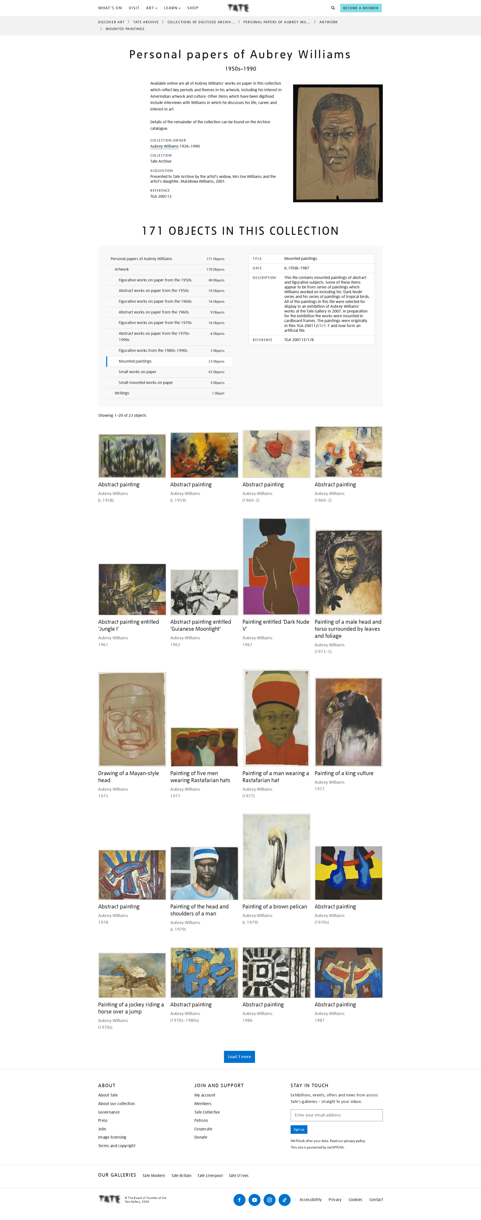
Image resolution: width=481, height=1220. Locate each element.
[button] (331, 8)
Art (150, 8)
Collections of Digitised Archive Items (207, 22)
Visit (134, 8)
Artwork (328, 22)
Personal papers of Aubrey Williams (281, 22)
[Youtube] (255, 1200)
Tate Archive (146, 22)
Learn (171, 8)
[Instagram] (270, 1200)
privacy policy (354, 1141)
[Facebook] (239, 1200)
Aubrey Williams (164, 146)
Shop (193, 8)
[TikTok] (285, 1200)
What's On (110, 8)
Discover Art (111, 22)
